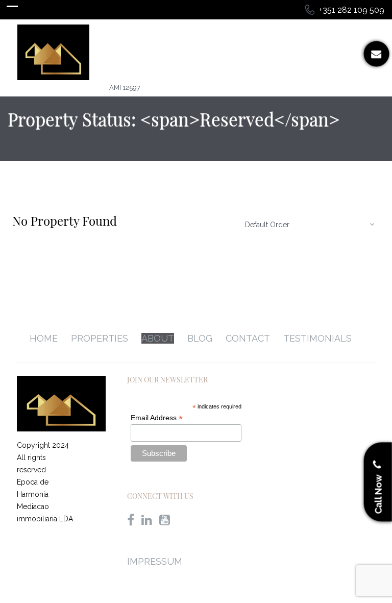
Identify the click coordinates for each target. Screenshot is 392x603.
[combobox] (308, 224)
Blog (199, 338)
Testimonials (317, 338)
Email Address (157, 418)
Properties (99, 338)
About (157, 338)
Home (44, 338)
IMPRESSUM (154, 561)
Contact (248, 338)
